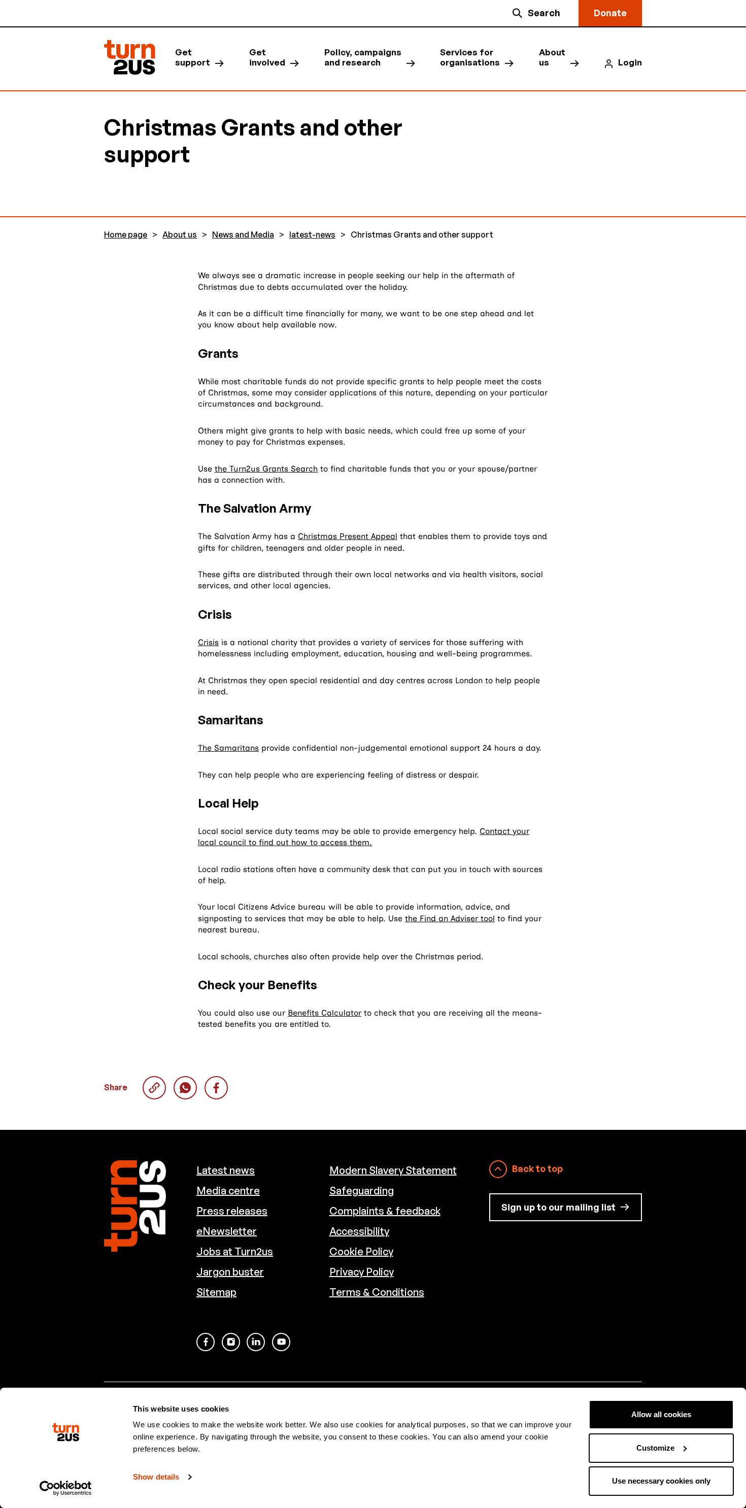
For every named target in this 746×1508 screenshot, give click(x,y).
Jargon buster (230, 1271)
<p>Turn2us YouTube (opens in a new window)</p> (281, 1342)
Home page (125, 235)
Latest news (225, 1170)
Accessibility (359, 1231)
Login (630, 62)
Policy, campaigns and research (362, 57)
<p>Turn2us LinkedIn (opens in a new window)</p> (256, 1342)
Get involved (267, 57)
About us (552, 57)
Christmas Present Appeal (347, 536)
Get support (192, 57)
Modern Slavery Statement (393, 1170)
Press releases (231, 1210)
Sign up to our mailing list (558, 1207)
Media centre (228, 1190)
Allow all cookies (661, 1414)
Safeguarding (361, 1190)
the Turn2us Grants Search (266, 469)
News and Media (243, 235)
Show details (156, 1476)
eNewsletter (226, 1231)
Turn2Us (129, 57)
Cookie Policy (361, 1251)
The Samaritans (228, 748)
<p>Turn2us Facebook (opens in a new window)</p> (205, 1342)
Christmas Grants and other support (185, 1087)
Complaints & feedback (384, 1210)
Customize (655, 1448)
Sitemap (216, 1292)
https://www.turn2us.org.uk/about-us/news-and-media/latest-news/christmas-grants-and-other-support (154, 1087)
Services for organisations (470, 57)
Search (544, 12)
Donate (610, 12)
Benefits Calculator (324, 1013)
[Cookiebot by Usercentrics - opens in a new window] (65, 1488)
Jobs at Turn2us (234, 1251)
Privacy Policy (361, 1271)
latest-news (312, 235)
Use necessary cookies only (661, 1481)
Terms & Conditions (376, 1292)
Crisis (208, 642)
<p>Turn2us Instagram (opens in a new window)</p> (231, 1342)
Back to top (537, 1168)
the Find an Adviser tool (450, 918)
